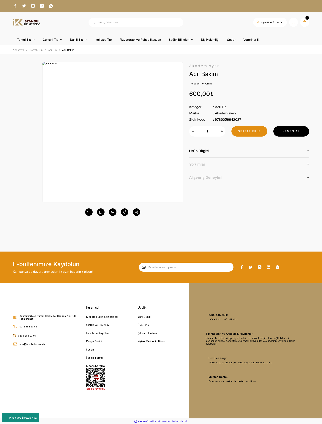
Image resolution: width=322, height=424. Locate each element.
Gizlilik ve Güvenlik (97, 325)
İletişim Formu (94, 357)
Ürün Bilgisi (199, 151)
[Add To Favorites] (89, 212)
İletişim (90, 349)
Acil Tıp (221, 107)
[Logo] (26, 22)
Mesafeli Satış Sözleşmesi (102, 316)
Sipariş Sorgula (95, 365)
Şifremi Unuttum (147, 333)
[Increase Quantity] (221, 131)
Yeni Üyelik (144, 316)
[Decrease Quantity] (193, 131)
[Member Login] (257, 22)
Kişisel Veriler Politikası (151, 341)
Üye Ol (278, 22)
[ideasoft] (141, 421)
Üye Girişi (266, 22)
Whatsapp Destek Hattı (23, 417)
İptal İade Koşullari (97, 333)
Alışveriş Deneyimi (205, 177)
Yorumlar (197, 164)
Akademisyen (225, 113)
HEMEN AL (291, 131)
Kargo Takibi (94, 341)
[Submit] (144, 267)
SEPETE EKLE (249, 131)
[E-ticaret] (160, 421)
